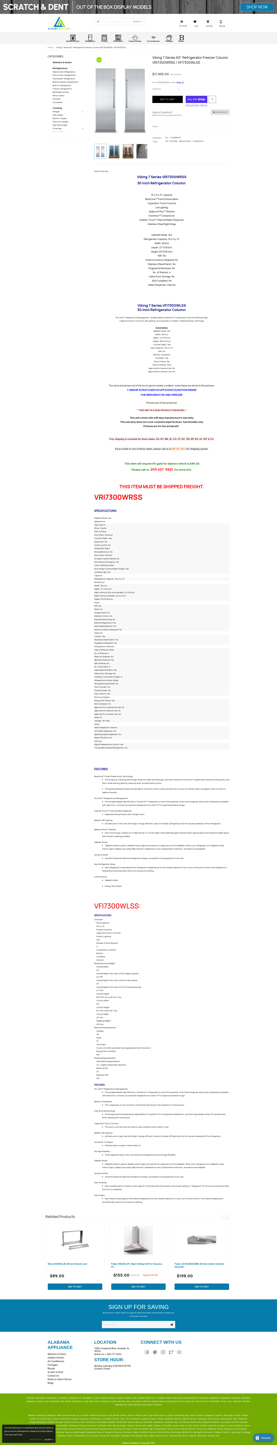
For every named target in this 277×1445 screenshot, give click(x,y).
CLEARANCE (198, 141)
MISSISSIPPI (225, 1398)
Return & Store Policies (60, 1379)
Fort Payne (91, 1422)
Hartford (235, 1422)
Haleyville (206, 1422)
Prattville (243, 1429)
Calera (237, 1415)
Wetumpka (202, 1435)
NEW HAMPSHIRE (52, 1401)
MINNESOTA (214, 1398)
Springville (198, 1432)
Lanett (175, 1425)
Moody (72, 1429)
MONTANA (245, 1398)
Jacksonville (141, 1425)
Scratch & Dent (55, 1372)
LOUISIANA (160, 1398)
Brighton (219, 1415)
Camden (245, 1415)
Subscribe (171, 1324)
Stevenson (209, 1432)
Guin (176, 1422)
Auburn (145, 1415)
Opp (151, 1429)
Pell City (192, 1429)
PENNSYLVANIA (157, 1401)
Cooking (57, 107)
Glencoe (139, 1422)
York (218, 1435)
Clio (127, 1418)
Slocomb (153, 1432)
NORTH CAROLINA (102, 1401)
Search (136, 21)
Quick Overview (101, 171)
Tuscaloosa (104, 1435)
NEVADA (40, 1401)
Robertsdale (79, 1432)
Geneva (131, 1422)
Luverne (231, 1425)
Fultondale (102, 1422)
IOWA (134, 1398)
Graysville (148, 1422)
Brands (51, 1368)
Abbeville (32, 1415)
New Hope (117, 1429)
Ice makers (57, 102)
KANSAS (141, 1398)
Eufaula (32, 1422)
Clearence (175, 137)
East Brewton (226, 1418)
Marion (247, 1425)
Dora (210, 1418)
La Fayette (167, 1425)
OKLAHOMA (136, 1401)
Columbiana (135, 1418)
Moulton (80, 1429)
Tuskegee (125, 1435)
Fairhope (59, 1422)
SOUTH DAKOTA (202, 1401)
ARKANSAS (40, 1398)
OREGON (147, 1401)
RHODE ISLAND (171, 1401)
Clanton (116, 1418)
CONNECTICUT (75, 1398)
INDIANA (128, 1398)
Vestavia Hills (176, 1435)
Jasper (150, 1425)
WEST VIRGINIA (134, 1404)
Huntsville (102, 1425)
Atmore (131, 1415)
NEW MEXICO (78, 1401)
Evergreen (41, 1422)
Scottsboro (128, 1432)
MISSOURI (236, 1398)
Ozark (177, 1429)
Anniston (103, 1415)
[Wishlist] (212, 99)
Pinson (220, 1429)
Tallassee (61, 1435)
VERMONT (237, 1401)
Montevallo (63, 1429)
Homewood (74, 1425)
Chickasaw (84, 1418)
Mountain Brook (91, 1429)
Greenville (169, 1422)
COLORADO (62, 1398)
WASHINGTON (121, 1404)
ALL (167, 137)
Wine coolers (58, 95)
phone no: (107, 1354)
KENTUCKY (150, 1398)
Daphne (185, 1418)
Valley (146, 1435)
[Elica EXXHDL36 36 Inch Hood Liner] (75, 1240)
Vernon (165, 1435)
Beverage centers (61, 92)
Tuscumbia (115, 1435)
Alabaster (51, 1415)
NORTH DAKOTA (118, 1401)
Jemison (158, 1425)
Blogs (51, 1383)
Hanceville (225, 1422)
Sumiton (227, 1432)
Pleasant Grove (231, 1429)
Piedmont (212, 1429)
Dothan (216, 1418)
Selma (136, 1432)
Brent (193, 1415)
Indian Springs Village (116, 1425)
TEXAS (224, 1401)
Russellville (91, 1432)
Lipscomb (212, 1425)
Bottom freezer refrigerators (65, 82)
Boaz (187, 1415)
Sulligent (218, 1432)
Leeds (182, 1425)
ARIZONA (31, 1398)
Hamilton (216, 1422)
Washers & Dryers (57, 1354)
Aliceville (85, 1415)
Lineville (203, 1425)
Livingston (222, 1425)
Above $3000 (185, 141)
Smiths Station (164, 1432)
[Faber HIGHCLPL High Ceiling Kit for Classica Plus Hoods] (138, 1240)
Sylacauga (236, 1432)
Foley (82, 1422)
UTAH (229, 1401)
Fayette (67, 1422)
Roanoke (69, 1432)
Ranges (56, 111)
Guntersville (196, 1422)
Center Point (46, 1418)
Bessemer (180, 1415)
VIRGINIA (246, 1401)
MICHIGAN (204, 1398)
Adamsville (42, 1415)
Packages (53, 1365)
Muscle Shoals (106, 1429)
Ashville (116, 1415)
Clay (122, 1418)
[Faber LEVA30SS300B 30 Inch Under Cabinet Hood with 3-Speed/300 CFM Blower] (202, 1240)
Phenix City (201, 1429)
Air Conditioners (56, 1361)
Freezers (57, 99)
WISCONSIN (147, 1404)
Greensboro (158, 1422)
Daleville (178, 1418)
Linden (196, 1425)
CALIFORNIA (51, 1398)
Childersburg (96, 1418)
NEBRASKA (32, 1401)
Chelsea (75, 1418)
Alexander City (73, 1415)
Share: (155, 126)
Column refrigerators (62, 88)
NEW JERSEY (65, 1401)
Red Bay (60, 1432)
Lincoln (189, 1425)
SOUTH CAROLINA (187, 1401)
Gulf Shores (184, 1422)
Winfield (211, 1435)
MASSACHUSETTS (191, 1398)
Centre (56, 1418)
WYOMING (157, 1404)
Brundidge (229, 1415)
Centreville (65, 1418)
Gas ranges (58, 115)
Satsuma (118, 1432)
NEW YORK (89, 1401)
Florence (75, 1422)
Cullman (160, 1418)
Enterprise (243, 1418)
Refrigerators (60, 68)
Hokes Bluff (63, 1425)
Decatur (194, 1418)
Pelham (184, 1429)
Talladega (246, 1432)
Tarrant (69, 1435)
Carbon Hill (34, 1418)
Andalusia (93, 1415)
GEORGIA (105, 1398)
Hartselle (243, 1422)
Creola (153, 1418)
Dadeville (169, 1418)
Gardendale (121, 1422)
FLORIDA (97, 1398)
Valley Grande (155, 1435)
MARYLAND (177, 1398)
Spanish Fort (187, 1432)
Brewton (200, 1415)
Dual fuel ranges (60, 125)
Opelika (145, 1429)
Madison (240, 1425)
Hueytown (92, 1425)
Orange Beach (160, 1429)
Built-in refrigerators (62, 85)
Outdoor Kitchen (56, 1357)
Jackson (131, 1425)
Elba (235, 1418)
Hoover (83, 1425)
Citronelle (107, 1418)
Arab (110, 1415)
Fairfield (51, 1422)
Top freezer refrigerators (64, 78)
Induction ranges (60, 121)
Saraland (109, 1432)
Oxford (170, 1429)
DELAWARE (87, 1398)
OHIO (128, 1401)
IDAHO (113, 1398)
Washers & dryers (62, 62)
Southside (176, 1432)
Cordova (145, 1418)
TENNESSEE (215, 1401)
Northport (127, 1429)
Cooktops (57, 128)
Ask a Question (221, 112)
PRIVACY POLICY (36, 1439)
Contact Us (53, 1376)
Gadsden (111, 1422)
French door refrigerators (64, 75)
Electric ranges (59, 118)
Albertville (61, 1415)
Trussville (94, 1435)
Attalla (138, 1415)
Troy (87, 1435)
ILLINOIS (120, 1398)
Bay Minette (154, 1415)
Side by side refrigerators (64, 71)
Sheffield (144, 1432)
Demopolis (202, 1418)
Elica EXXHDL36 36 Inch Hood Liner (67, 1264)
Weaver (193, 1435)
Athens (123, 1415)
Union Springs (136, 1435)
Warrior (185, 1435)
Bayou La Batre (168, 1415)
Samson (100, 1432)
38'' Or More (171, 141)
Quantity (156, 88)
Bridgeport (210, 1415)
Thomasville (79, 1435)
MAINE (169, 1398)
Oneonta (137, 1429)
